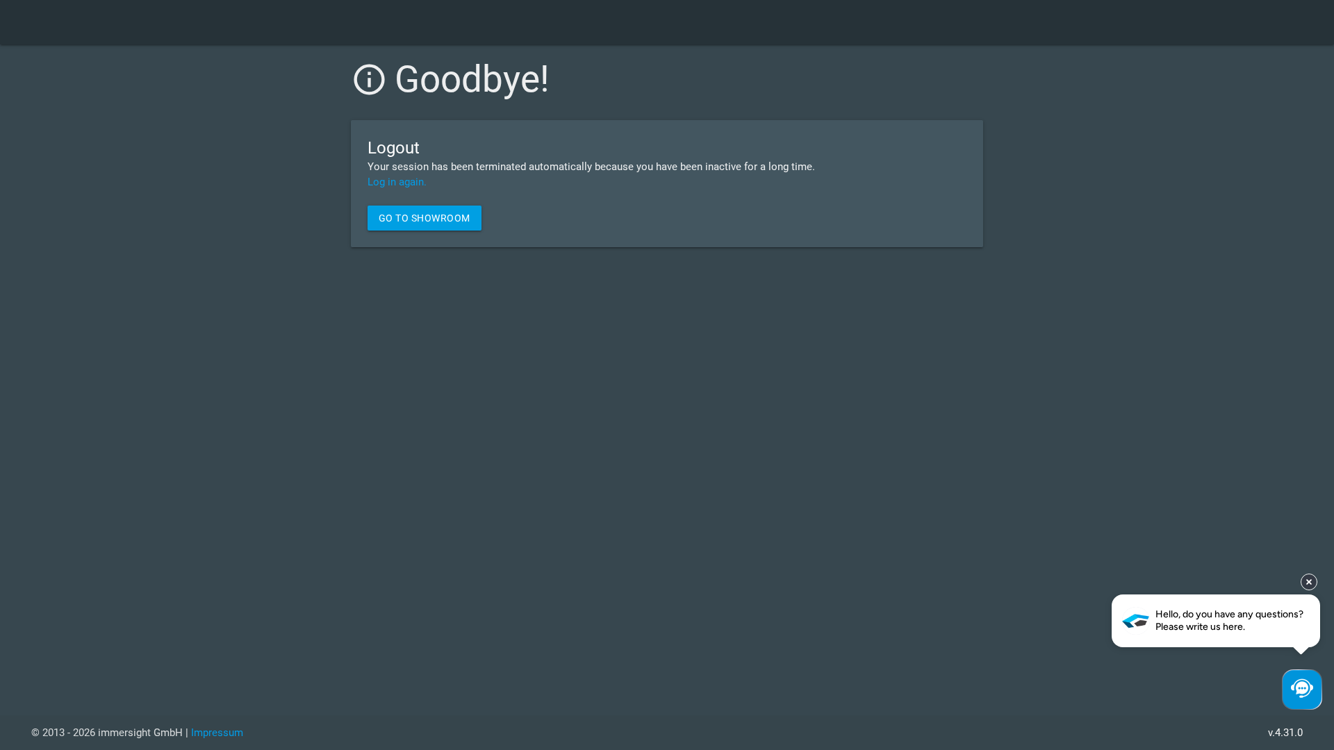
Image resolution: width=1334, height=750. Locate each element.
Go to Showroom (424, 218)
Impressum (217, 732)
